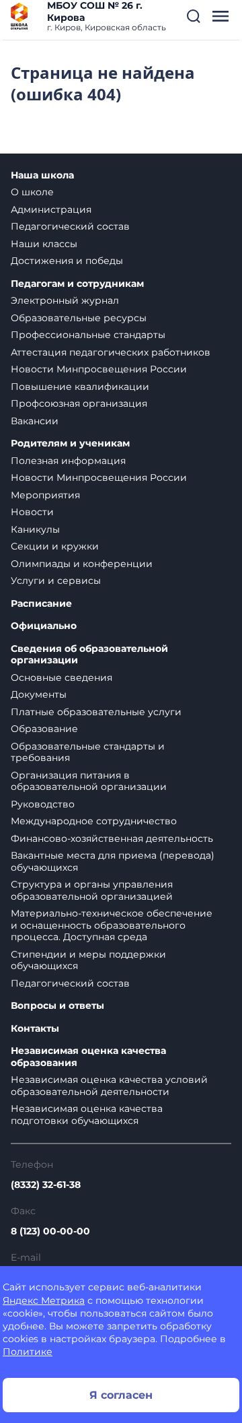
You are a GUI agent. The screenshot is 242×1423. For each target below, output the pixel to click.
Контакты (35, 1028)
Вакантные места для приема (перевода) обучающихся (112, 861)
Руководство (43, 804)
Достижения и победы (67, 261)
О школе (32, 192)
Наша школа (42, 175)
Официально (44, 626)
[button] (194, 16)
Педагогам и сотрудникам (77, 284)
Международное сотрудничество (94, 821)
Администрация (51, 209)
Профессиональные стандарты (88, 335)
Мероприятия (45, 495)
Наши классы (44, 244)
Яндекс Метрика (44, 1300)
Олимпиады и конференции (82, 564)
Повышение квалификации (80, 386)
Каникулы (35, 529)
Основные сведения (61, 677)
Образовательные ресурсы (79, 318)
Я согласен (121, 1395)
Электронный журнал (65, 300)
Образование (44, 729)
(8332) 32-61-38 (46, 1185)
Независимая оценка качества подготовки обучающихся (87, 1114)
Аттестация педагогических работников (110, 352)
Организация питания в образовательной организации (89, 781)
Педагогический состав (70, 226)
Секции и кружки (55, 546)
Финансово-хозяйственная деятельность (112, 838)
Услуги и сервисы (56, 580)
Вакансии (34, 421)
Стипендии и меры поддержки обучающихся (88, 960)
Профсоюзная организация (79, 403)
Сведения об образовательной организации (89, 655)
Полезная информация (68, 461)
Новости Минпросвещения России (99, 369)
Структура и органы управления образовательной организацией (92, 890)
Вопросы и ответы (57, 1006)
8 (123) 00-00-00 (50, 1231)
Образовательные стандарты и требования (88, 752)
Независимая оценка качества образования (88, 1057)
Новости (32, 512)
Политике (27, 1352)
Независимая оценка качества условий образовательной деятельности (109, 1085)
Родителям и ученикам (70, 443)
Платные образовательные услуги (96, 712)
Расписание (41, 603)
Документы (39, 694)
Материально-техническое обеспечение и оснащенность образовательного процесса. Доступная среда (111, 925)
